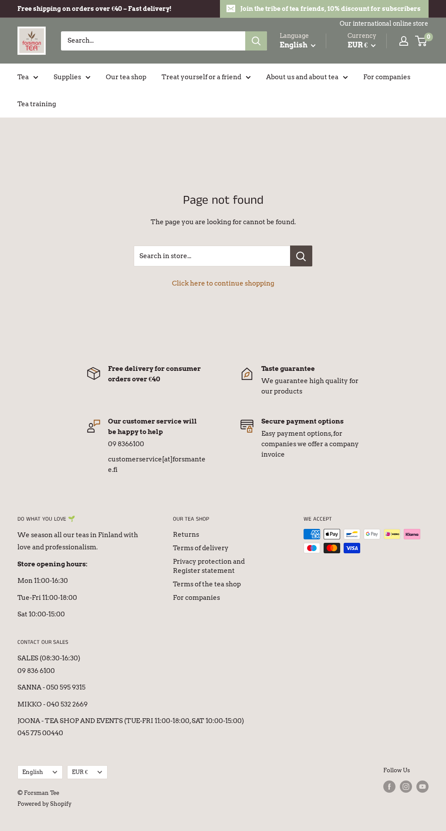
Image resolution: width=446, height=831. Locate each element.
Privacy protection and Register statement (209, 566)
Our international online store (384, 23)
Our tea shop (126, 77)
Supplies (67, 77)
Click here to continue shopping (223, 283)
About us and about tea (302, 77)
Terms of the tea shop (207, 584)
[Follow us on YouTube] (422, 787)
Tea (23, 77)
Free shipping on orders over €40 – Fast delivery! (94, 8)
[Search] (256, 40)
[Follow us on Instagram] (406, 787)
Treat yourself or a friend (201, 77)
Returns (186, 534)
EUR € (80, 772)
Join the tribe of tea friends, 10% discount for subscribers (330, 8)
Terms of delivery (201, 548)
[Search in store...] (301, 256)
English (32, 772)
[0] (421, 41)
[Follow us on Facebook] (389, 787)
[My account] (403, 41)
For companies (386, 77)
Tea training (36, 104)
